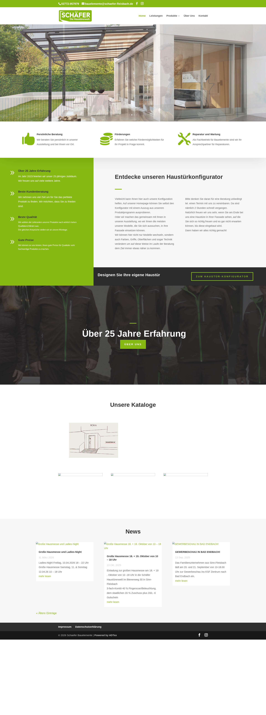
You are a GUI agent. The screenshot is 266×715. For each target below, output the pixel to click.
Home (142, 16)
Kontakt (203, 16)
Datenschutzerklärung (88, 626)
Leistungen (156, 16)
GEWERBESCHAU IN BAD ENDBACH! (197, 552)
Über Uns (189, 16)
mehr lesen (45, 576)
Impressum (64, 626)
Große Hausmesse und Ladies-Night (60, 552)
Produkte (171, 16)
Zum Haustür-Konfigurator (222, 276)
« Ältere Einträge (46, 613)
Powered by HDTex (105, 635)
